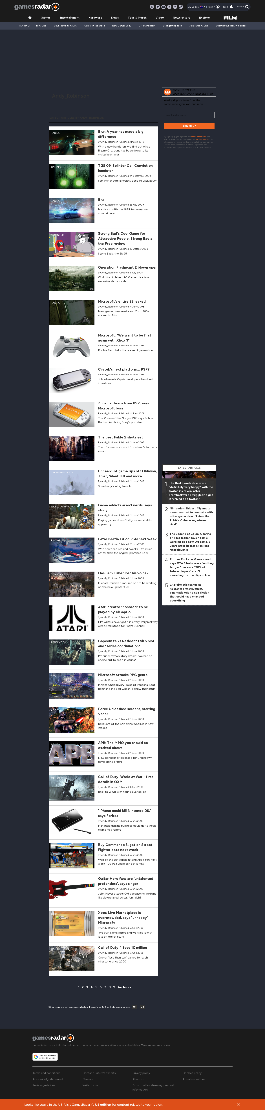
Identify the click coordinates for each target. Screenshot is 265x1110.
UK (134, 1007)
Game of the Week (94, 25)
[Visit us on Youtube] (163, 7)
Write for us (90, 1085)
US (142, 1007)
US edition (103, 1105)
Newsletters (181, 17)
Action (55, 269)
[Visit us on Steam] (181, 7)
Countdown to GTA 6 (65, 25)
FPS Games (57, 370)
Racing (55, 133)
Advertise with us (194, 1079)
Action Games (60, 846)
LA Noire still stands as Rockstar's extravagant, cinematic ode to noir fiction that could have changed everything (189, 592)
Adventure (58, 235)
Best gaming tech (172, 25)
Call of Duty (59, 778)
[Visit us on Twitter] (152, 7)
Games (45, 17)
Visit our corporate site (156, 1045)
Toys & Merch (137, 17)
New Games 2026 (121, 25)
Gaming (56, 167)
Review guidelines (43, 1085)
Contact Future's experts (99, 1073)
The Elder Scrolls (62, 472)
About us (138, 1079)
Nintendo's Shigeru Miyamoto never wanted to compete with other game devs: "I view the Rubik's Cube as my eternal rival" (191, 516)
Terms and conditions (46, 1073)
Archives (124, 987)
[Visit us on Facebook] (169, 7)
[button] (243, 7)
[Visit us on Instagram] (175, 7)
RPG (53, 438)
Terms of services (199, 136)
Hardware (95, 17)
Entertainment (69, 17)
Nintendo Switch (62, 812)
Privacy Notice (202, 139)
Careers (88, 1079)
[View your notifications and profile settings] (231, 6)
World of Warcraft (64, 506)
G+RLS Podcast (147, 25)
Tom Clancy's (60, 574)
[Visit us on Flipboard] (158, 7)
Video (160, 17)
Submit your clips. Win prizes (231, 25)
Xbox (54, 336)
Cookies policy (192, 1073)
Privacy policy (141, 1073)
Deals (115, 17)
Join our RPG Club (198, 25)
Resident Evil (59, 642)
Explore (204, 17)
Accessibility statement (47, 1079)
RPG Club (41, 25)
